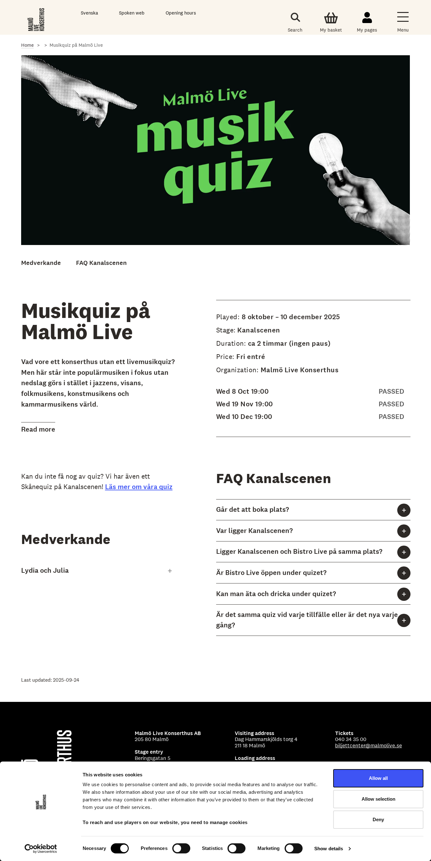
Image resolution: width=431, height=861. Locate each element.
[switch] (181, 848)
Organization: (238, 369)
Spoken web (132, 13)
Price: (226, 356)
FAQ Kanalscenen (101, 263)
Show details (328, 848)
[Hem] (36, 18)
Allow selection (378, 799)
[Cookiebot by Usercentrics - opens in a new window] (40, 848)
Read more (38, 429)
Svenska (89, 13)
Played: (229, 316)
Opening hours (181, 13)
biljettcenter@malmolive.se (368, 745)
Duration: (232, 343)
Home (27, 45)
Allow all (378, 778)
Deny (378, 819)
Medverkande (41, 263)
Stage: (226, 330)
